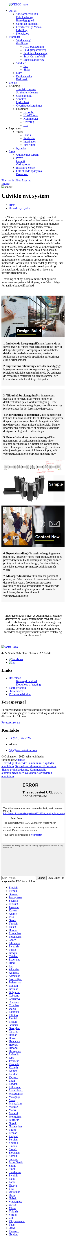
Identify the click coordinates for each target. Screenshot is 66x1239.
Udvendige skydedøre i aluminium (21, 763)
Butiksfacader (24, 76)
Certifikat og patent (27, 23)
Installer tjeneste (25, 167)
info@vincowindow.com (23, 750)
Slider (26, 69)
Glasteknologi (24, 95)
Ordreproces (23, 164)
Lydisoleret (22, 102)
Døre (19, 72)
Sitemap (20, 759)
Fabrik (27, 135)
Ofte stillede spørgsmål (29, 171)
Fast (25, 66)
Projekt (13, 82)
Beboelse (28, 112)
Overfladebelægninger (29, 105)
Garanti (20, 161)
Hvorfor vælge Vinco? (29, 27)
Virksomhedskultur (27, 13)
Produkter (14, 36)
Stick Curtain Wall (34, 56)
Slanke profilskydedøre (14, 769)
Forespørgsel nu (10, 722)
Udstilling (21, 30)
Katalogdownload (26, 681)
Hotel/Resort (30, 115)
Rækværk (21, 79)
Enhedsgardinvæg (33, 59)
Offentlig (28, 121)
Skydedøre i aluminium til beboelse (35, 766)
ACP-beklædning (33, 46)
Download (22, 174)
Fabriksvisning (24, 17)
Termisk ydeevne (26, 89)
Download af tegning (28, 684)
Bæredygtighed (25, 20)
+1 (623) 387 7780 (20, 737)
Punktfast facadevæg (35, 53)
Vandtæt (21, 99)
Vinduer (20, 63)
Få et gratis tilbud (11, 180)
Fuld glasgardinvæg (34, 49)
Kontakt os (22, 33)
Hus (25, 125)
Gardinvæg (22, 43)
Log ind (26, 180)
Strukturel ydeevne (27, 92)
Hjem (12, 204)
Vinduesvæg (23, 40)
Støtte (12, 151)
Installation (29, 141)
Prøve (19, 157)
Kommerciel (30, 118)
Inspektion (29, 144)
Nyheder (21, 148)
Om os (12, 10)
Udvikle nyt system (27, 154)
